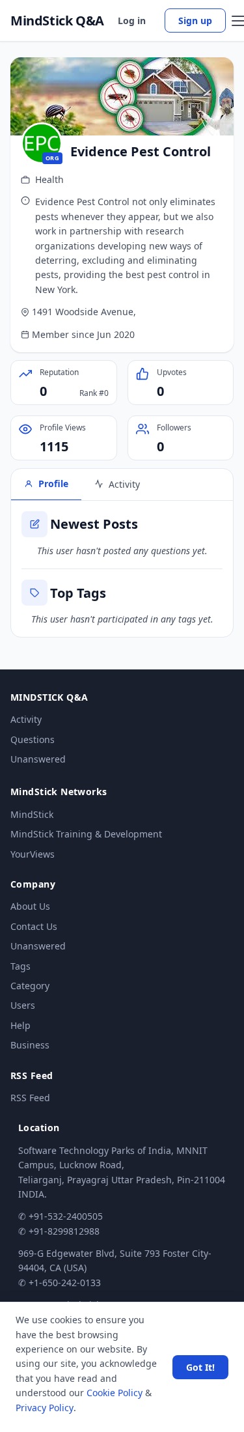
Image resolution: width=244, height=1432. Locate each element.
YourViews (32, 854)
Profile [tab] (53, 483)
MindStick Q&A (57, 20)
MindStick (31, 814)
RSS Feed (30, 1097)
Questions (32, 739)
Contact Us (33, 926)
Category (29, 985)
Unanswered (38, 759)
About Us (30, 906)
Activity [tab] (124, 484)
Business (29, 1045)
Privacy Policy (45, 1407)
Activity (26, 719)
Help (20, 1025)
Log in (132, 20)
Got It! (200, 1367)
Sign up (195, 20)
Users (22, 1005)
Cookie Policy (114, 1392)
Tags (20, 966)
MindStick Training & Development (86, 834)
